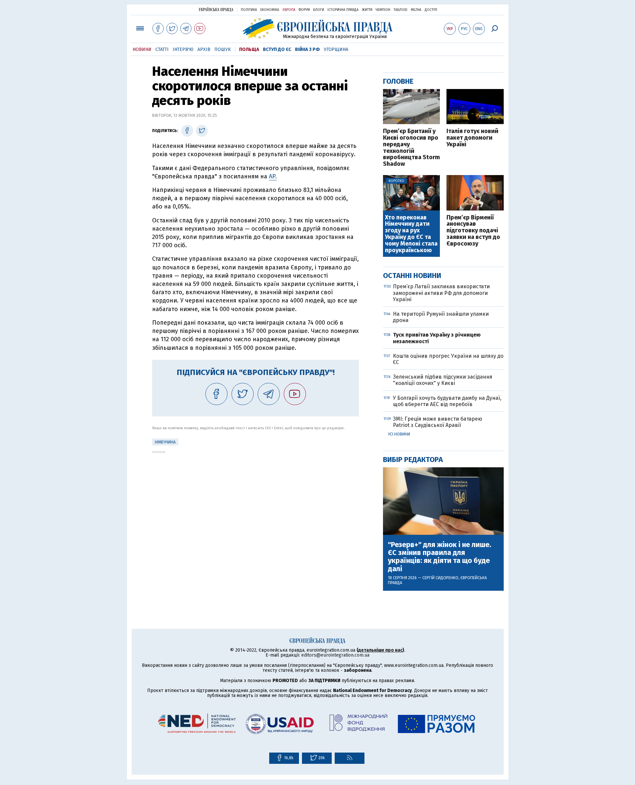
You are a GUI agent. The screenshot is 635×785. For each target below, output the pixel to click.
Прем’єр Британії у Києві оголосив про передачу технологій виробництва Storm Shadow (411, 147)
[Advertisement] (255, 500)
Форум (304, 10)
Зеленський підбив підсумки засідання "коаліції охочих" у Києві (442, 380)
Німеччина (165, 442)
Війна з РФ (307, 49)
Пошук (222, 49)
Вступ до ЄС (277, 49)
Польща (249, 49)
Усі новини (399, 434)
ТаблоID (400, 10)
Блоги (318, 10)
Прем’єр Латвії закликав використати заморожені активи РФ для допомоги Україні (441, 292)
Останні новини (412, 275)
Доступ (431, 10)
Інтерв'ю (183, 49)
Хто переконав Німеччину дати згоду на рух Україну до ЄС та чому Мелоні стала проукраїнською (411, 234)
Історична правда (343, 10)
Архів (203, 49)
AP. (273, 176)
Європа (288, 10)
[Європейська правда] (317, 28)
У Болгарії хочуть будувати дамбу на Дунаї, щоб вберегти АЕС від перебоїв (447, 401)
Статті (162, 49)
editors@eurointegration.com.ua (335, 655)
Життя (367, 10)
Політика (249, 10)
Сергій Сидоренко (440, 578)
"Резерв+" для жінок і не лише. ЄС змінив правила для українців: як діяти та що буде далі (439, 557)
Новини (142, 49)
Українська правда (216, 9)
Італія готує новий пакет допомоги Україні (472, 138)
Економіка (269, 10)
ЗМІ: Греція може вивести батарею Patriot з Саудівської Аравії (437, 422)
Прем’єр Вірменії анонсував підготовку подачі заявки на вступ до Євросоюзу (473, 230)
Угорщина (336, 49)
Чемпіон (383, 10)
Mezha (416, 10)
